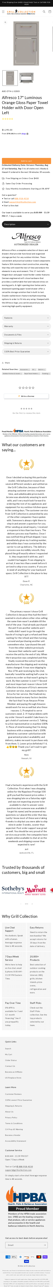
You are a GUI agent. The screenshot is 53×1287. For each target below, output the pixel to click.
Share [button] (7, 363)
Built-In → (41, 369)
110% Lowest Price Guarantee (18, 1100)
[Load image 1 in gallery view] (10, 78)
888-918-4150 (22, 198)
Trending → (46, 373)
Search (8, 1048)
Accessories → (25, 369)
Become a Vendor (12, 1135)
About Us (9, 1112)
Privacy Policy (11, 1117)
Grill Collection (29, 1266)
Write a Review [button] (27, 396)
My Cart (8, 1054)
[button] (3, 12)
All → (34, 369)
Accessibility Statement (15, 1141)
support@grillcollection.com (22, 202)
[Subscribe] (45, 1245)
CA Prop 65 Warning (14, 1129)
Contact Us (10, 1066)
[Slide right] (32, 904)
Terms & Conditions (14, 1123)
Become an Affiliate (13, 1072)
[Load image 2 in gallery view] (26, 78)
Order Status (11, 1060)
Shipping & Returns (13, 1106)
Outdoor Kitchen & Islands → (12, 373)
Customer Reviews (13, 1094)
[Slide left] (21, 904)
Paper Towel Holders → (32, 373)
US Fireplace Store (13, 1078)
